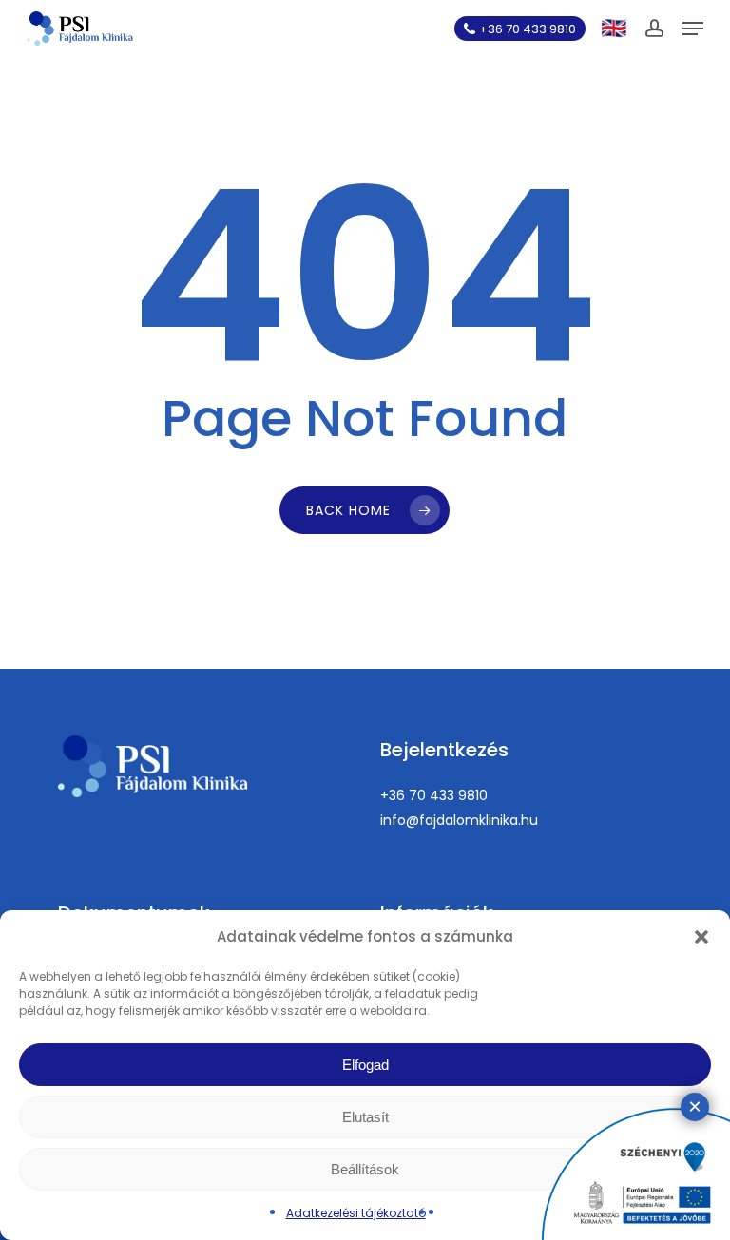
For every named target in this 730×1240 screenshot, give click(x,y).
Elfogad (365, 1065)
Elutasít (365, 1117)
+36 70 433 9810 (434, 795)
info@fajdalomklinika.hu (459, 820)
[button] (701, 936)
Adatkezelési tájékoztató (356, 1213)
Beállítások (365, 1169)
